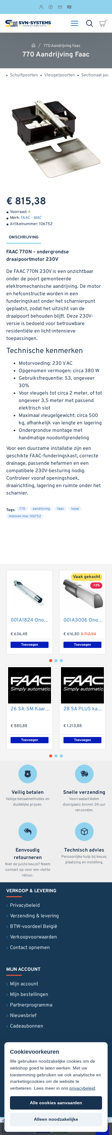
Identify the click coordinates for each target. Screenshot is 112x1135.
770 (22, 509)
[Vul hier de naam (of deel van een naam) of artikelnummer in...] (89, 23)
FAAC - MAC (31, 217)
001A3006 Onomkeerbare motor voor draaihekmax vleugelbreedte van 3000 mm (83, 620)
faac (60, 509)
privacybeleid (82, 1088)
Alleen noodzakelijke (56, 1119)
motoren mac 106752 (25, 516)
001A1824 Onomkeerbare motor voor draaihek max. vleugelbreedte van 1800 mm (31, 620)
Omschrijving (24, 237)
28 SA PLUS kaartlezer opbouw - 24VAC (83, 709)
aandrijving (41, 509)
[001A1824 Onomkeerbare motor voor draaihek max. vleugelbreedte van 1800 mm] (29, 593)
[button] (82, 645)
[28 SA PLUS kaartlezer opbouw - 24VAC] (82, 685)
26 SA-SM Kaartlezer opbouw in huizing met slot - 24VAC (31, 709)
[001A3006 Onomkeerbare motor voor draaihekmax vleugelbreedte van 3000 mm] (82, 593)
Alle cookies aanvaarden (56, 1102)
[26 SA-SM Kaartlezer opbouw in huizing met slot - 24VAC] (29, 685)
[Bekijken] (104, 23)
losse (75, 509)
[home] (33, 45)
